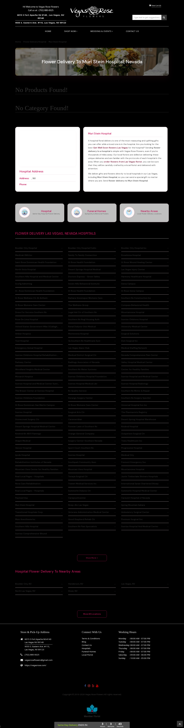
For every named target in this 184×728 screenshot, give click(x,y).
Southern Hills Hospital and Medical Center (37, 276)
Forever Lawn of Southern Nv (82, 426)
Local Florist (87, 654)
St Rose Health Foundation (81, 262)
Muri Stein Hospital (24, 505)
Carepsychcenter (77, 498)
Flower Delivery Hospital (34, 42)
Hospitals (86, 648)
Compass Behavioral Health (135, 305)
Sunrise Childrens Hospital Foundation (87, 376)
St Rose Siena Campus (132, 291)
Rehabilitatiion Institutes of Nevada (33, 462)
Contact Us (132, 31)
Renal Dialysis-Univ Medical (82, 326)
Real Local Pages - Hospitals (29, 476)
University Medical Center (134, 326)
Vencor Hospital (23, 448)
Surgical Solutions (130, 333)
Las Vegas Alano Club (78, 348)
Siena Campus (128, 283)
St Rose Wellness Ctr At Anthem (31, 298)
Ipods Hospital (22, 455)
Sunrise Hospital (23, 412)
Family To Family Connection (82, 255)
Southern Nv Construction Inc (136, 298)
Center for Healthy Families (135, 369)
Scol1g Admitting (23, 283)
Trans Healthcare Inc (131, 440)
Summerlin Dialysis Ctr (79, 490)
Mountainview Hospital (132, 312)
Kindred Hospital (129, 426)
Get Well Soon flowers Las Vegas (110, 147)
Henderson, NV (75, 584)
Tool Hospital (22, 341)
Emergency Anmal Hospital (28, 348)
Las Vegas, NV (128, 584)
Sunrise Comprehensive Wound (31, 533)
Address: (24, 178)
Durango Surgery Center (80, 398)
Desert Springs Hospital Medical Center (35, 426)
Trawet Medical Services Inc (82, 483)
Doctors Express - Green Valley (84, 276)
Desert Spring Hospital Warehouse (138, 419)
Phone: (23, 184)
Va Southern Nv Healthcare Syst (84, 341)
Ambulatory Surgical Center (135, 512)
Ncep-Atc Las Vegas (78, 505)
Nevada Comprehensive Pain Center (139, 355)
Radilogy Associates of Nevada (84, 362)
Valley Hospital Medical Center (136, 362)
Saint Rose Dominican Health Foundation (35, 262)
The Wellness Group (78, 305)
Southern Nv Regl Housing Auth (83, 319)
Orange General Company (81, 433)
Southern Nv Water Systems (82, 369)
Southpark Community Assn (82, 462)
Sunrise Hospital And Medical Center (139, 526)
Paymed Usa (21, 498)
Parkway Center (23, 362)
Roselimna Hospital (131, 255)
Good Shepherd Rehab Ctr (81, 519)
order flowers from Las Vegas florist (123, 161)
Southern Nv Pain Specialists (82, 526)
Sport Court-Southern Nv (81, 448)
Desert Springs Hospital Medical (84, 269)
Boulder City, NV (23, 584)
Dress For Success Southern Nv (31, 312)
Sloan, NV (72, 591)
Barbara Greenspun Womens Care (85, 298)
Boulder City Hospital (26, 248)
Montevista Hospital (78, 333)
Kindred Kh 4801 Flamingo (28, 433)
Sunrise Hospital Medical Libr (82, 383)
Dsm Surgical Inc (129, 341)
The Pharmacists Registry (134, 412)
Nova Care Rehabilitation (28, 483)
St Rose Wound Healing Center (136, 262)
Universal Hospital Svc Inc (134, 405)
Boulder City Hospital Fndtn (82, 248)
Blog (84, 641)
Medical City (127, 455)
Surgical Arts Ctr (76, 412)
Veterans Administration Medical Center (88, 512)
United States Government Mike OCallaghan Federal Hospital (39, 326)
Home (48, 31)
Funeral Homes (89, 651)
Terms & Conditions (91, 638)
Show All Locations (92, 614)
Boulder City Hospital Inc (133, 248)
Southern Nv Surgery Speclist (136, 398)
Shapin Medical (22, 440)
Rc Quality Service (77, 391)
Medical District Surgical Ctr (82, 355)
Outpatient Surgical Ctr (133, 433)
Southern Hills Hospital (26, 526)
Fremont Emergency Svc (133, 462)
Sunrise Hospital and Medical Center (139, 376)
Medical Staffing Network (134, 348)
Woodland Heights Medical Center (32, 369)
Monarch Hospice (24, 376)
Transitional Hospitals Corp (29, 512)
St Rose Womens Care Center (30, 305)
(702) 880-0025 (46, 10)
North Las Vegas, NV (25, 591)
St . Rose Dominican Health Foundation (34, 291)
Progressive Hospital (131, 448)
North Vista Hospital (25, 269)
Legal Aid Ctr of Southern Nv (82, 312)
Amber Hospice (23, 333)
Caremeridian (75, 419)
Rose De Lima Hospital (26, 319)
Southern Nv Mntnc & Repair (135, 391)
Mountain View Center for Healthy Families (36, 469)
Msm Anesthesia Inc (25, 519)
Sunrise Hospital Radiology (134, 383)
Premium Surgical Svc (132, 519)
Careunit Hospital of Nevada (135, 498)
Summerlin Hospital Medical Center (139, 490)
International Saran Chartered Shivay (140, 483)
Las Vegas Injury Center (133, 269)
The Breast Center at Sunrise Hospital (34, 391)
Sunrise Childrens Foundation (30, 398)
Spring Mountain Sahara (133, 505)
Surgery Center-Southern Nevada (85, 440)
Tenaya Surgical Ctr (78, 476)
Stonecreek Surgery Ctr (27, 419)
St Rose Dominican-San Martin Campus (35, 405)
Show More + (92, 558)
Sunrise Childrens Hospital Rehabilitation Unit (38, 355)
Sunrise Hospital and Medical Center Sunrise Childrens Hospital (39, 383)
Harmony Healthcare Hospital (136, 276)
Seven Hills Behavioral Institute (84, 283)
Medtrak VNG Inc (23, 255)
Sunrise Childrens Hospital (134, 319)
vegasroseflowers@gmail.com (39, 660)
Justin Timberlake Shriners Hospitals (139, 476)
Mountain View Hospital (80, 469)
